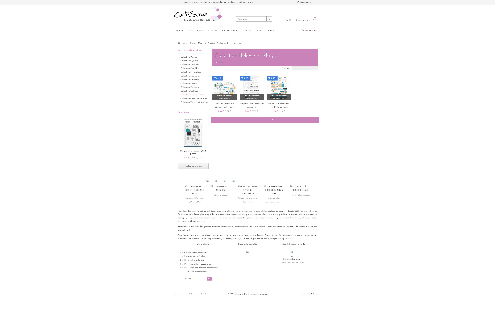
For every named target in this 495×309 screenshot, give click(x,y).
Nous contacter (259, 294)
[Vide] (314, 10)
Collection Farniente (189, 80)
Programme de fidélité (194, 256)
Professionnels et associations (198, 264)
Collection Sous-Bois (189, 65)
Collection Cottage (189, 91)
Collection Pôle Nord (190, 68)
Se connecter (305, 3)
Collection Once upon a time (193, 99)
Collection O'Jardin (189, 61)
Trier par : (286, 68)
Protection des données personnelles (201, 268)
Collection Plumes (188, 57)
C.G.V (230, 294)
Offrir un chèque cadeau (195, 253)
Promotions (183, 112)
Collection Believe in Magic (192, 95)
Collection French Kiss (190, 72)
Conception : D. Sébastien (311, 294)
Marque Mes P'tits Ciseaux (202, 43)
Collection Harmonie (190, 76)
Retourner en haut (264, 120)
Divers (185, 43)
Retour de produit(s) (194, 260)
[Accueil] (179, 43)
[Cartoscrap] (198, 8)
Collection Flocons (188, 84)
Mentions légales (242, 294)
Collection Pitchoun (189, 87)
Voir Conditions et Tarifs (292, 263)
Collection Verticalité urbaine (194, 102)
